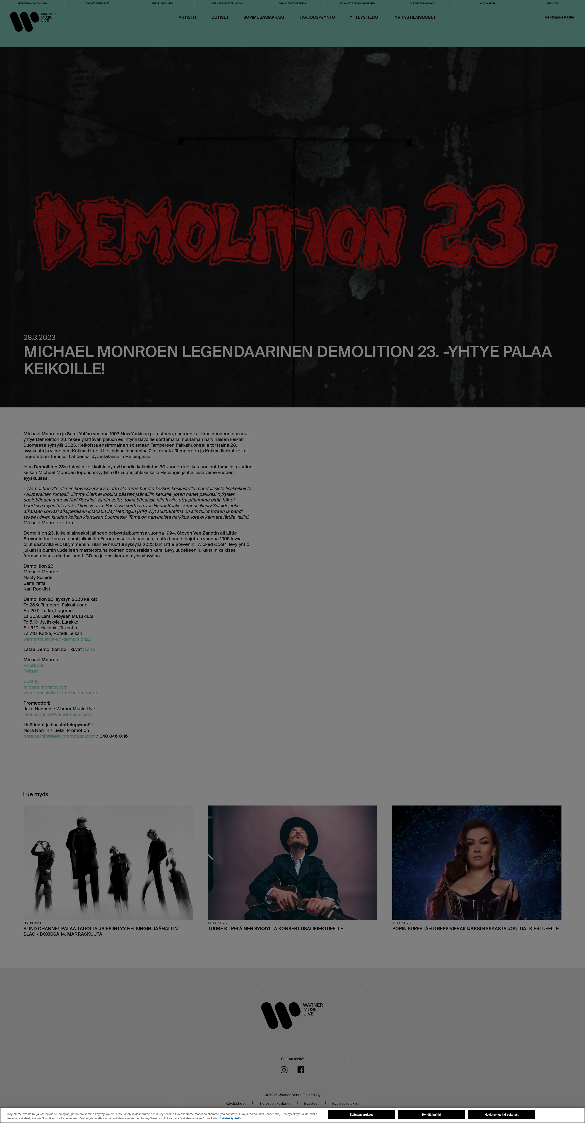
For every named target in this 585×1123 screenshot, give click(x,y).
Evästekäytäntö (230, 1118)
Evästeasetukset (361, 1114)
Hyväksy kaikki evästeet (502, 1114)
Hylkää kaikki (431, 1114)
